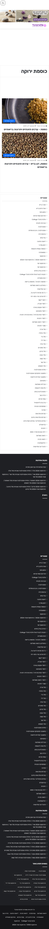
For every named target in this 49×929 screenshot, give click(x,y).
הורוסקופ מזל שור (40, 895)
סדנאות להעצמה (40, 388)
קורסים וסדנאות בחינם (38, 417)
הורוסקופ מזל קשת (9, 891)
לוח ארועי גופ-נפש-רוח (38, 296)
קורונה (44, 410)
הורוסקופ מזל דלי (10, 883)
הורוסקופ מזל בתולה (39, 883)
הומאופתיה (42, 252)
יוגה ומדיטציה (41, 289)
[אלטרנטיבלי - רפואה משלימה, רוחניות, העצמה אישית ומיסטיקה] (37, 25)
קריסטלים (42, 424)
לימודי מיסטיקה (41, 311)
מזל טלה (43, 344)
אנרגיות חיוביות (41, 223)
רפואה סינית (42, 439)
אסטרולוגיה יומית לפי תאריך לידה (35, 875)
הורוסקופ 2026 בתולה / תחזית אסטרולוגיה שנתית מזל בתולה (26, 847)
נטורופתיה (32, 913)
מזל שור (43, 362)
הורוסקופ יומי (41, 263)
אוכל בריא (42, 205)
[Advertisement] (24, 526)
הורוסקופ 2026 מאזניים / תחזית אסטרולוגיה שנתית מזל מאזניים (25, 850)
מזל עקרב (42, 355)
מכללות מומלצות (40, 384)
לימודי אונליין (42, 304)
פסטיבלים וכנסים (40, 392)
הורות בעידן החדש (40, 271)
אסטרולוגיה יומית (30, 871)
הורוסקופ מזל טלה (40, 887)
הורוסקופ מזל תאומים (25, 895)
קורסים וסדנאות (40, 414)
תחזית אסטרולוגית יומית (38, 899)
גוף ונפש (43, 238)
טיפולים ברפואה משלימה (38, 285)
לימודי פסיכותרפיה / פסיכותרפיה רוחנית (33, 315)
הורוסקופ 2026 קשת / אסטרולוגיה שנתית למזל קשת (28, 858)
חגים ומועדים (42, 278)
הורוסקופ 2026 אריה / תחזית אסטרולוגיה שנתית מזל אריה (27, 843)
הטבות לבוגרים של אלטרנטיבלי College (33, 274)
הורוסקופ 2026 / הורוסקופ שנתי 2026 (33, 260)
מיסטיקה (43, 381)
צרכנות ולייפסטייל (40, 403)
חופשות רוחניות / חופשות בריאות (35, 282)
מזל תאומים (42, 366)
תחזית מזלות (24, 899)
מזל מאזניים (42, 348)
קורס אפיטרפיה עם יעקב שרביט (36, 467)
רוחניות (43, 428)
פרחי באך (42, 395)
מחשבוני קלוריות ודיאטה (38, 377)
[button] (3, 3)
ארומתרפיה (42, 234)
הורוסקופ (43, 256)
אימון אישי (43, 212)
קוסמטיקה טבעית (40, 406)
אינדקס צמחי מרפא (39, 216)
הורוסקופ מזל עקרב (25, 891)
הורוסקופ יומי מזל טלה (39, 879)
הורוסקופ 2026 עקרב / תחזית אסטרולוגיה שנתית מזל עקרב (26, 854)
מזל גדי (43, 337)
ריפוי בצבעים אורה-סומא (38, 432)
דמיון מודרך (42, 245)
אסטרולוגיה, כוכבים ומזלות (37, 230)
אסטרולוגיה (42, 227)
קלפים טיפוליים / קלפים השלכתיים (35, 421)
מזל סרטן (43, 351)
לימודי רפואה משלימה (39, 322)
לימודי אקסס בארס (40, 307)
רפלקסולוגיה (41, 443)
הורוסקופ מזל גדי (25, 883)
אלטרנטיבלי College (39, 219)
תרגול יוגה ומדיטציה (39, 446)
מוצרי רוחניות (41, 326)
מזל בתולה (42, 333)
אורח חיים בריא (41, 208)
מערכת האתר (41, 126)
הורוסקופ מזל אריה (23, 879)
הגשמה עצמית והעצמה (38, 249)
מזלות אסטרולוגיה (40, 370)
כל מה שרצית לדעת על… (38, 293)
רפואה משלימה (41, 435)
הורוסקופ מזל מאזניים (24, 887)
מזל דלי (43, 340)
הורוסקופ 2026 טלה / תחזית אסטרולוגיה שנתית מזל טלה (27, 471)
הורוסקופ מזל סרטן (40, 891)
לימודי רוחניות (41, 318)
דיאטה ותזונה (41, 241)
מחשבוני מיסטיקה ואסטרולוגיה (36, 373)
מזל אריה (43, 329)
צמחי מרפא (42, 399)
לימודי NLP (42, 300)
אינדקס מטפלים (10, 917)
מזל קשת (43, 359)
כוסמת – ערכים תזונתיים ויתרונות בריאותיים (25, 129)
